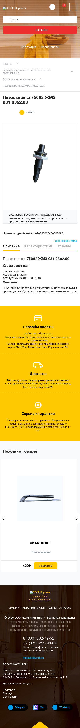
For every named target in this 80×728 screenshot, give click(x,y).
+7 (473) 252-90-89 (40, 643)
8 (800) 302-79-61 (38, 638)
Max (42, 707)
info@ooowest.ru (33, 657)
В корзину (45, 566)
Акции (52, 608)
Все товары (66, 240)
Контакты (65, 608)
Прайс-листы (50, 47)
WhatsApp (64, 707)
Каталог (41, 30)
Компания (28, 608)
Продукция (28, 47)
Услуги (42, 608)
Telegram (20, 707)
